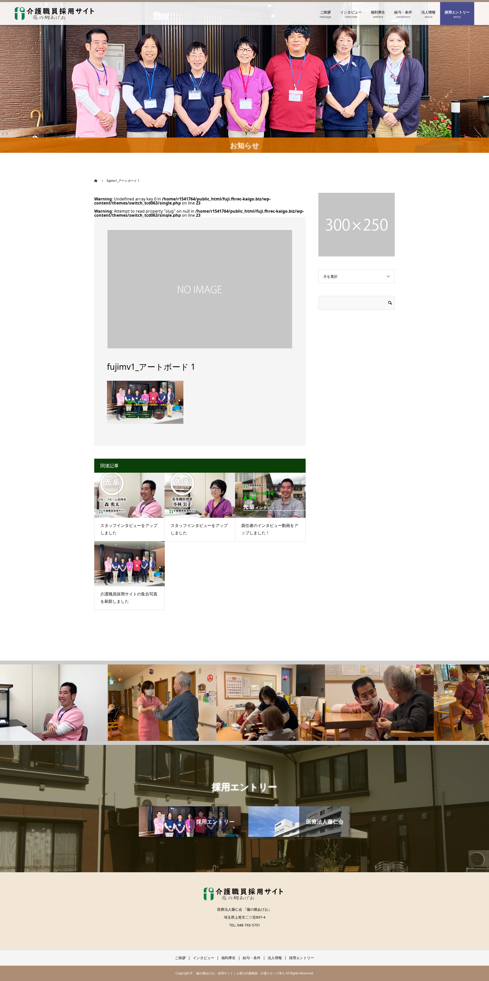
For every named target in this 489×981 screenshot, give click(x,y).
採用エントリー (457, 12)
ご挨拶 (325, 12)
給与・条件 (403, 12)
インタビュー (351, 12)
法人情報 (428, 12)
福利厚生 (378, 12)
